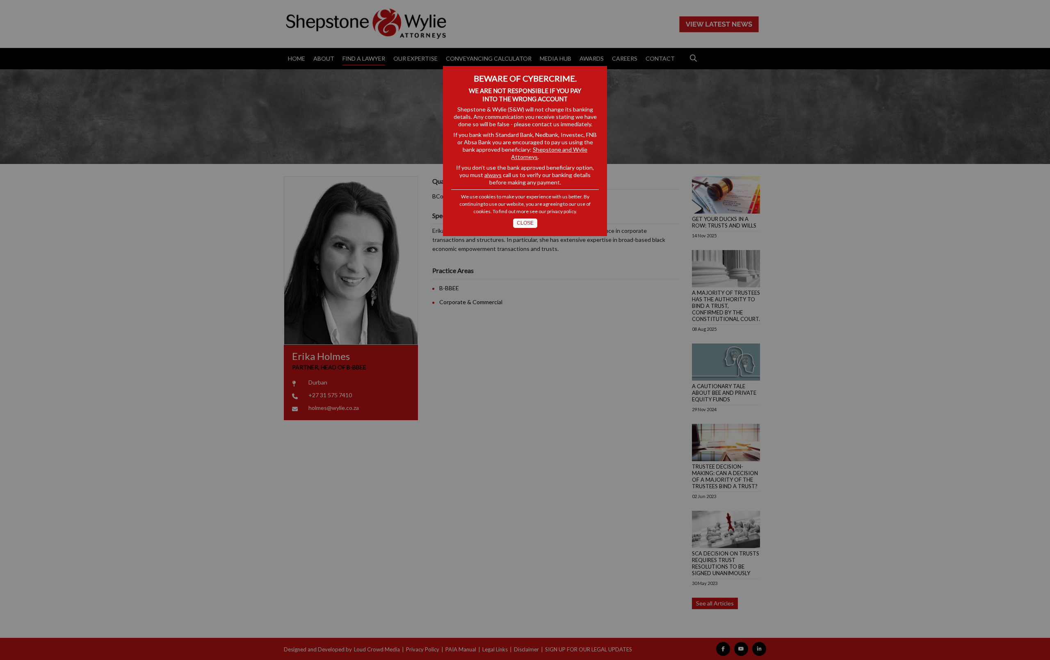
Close (525, 223)
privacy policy (561, 211)
